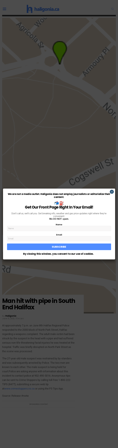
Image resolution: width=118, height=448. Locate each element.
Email (59, 234)
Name (59, 224)
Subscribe (59, 247)
